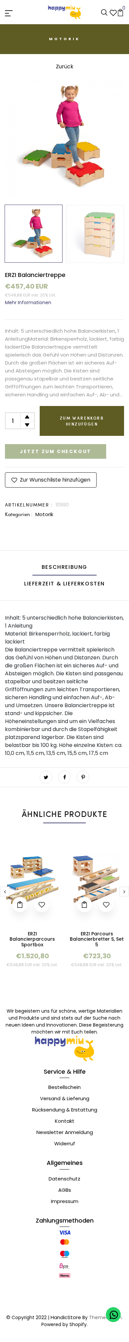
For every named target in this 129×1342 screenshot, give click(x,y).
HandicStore (66, 1317)
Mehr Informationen (28, 302)
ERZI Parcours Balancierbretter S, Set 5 (97, 939)
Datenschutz (64, 1178)
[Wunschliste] (113, 12)
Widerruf (64, 1143)
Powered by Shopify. (64, 1324)
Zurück (64, 66)
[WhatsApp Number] (113, 1314)
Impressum (64, 1201)
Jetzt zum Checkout (55, 451)
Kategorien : (18, 514)
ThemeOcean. (106, 1317)
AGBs (64, 1189)
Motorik (44, 514)
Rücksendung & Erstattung (64, 1109)
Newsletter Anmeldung (64, 1132)
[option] (64, 137)
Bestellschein (64, 1087)
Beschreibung (64, 567)
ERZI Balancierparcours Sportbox (32, 939)
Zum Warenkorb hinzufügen (82, 421)
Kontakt (64, 1120)
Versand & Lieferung (64, 1098)
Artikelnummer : (29, 505)
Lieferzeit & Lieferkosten (64, 583)
